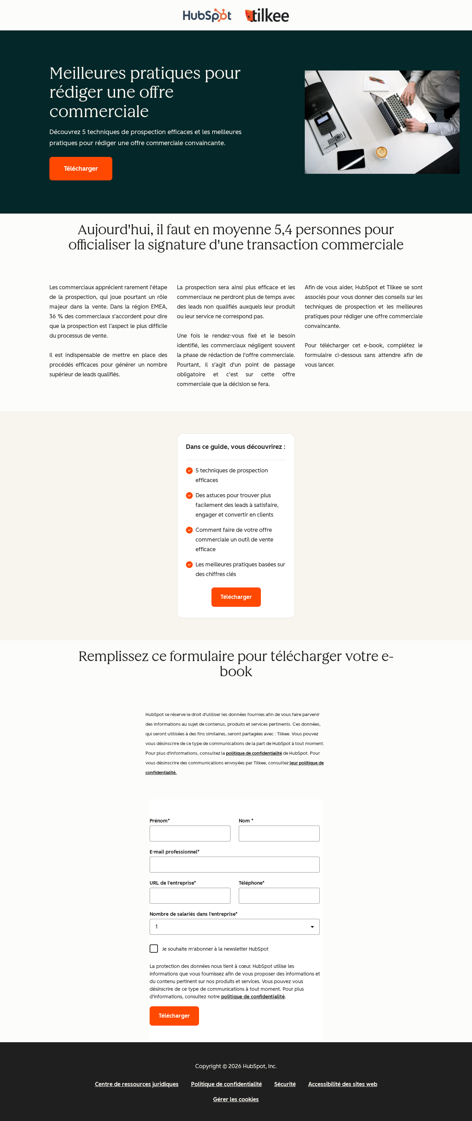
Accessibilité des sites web (342, 1084)
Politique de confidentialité (226, 1084)
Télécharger (81, 168)
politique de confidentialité (254, 753)
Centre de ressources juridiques (137, 1084)
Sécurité (285, 1084)
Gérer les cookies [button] (236, 1099)
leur (294, 762)
